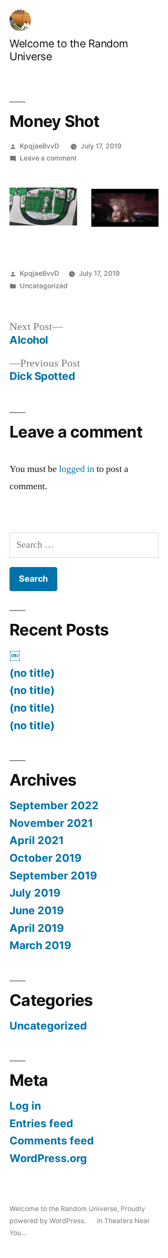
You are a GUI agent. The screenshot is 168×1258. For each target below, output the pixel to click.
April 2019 (36, 928)
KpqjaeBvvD (39, 146)
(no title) (32, 672)
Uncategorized (44, 286)
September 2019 (53, 875)
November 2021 (51, 823)
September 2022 (54, 805)
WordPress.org (48, 1158)
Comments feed (51, 1140)
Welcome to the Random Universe (63, 1209)
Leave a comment (48, 158)
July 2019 (34, 892)
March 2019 (40, 945)
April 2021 (36, 840)
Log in (25, 1105)
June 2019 (36, 910)
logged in (76, 469)
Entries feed (41, 1123)
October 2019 (45, 857)
